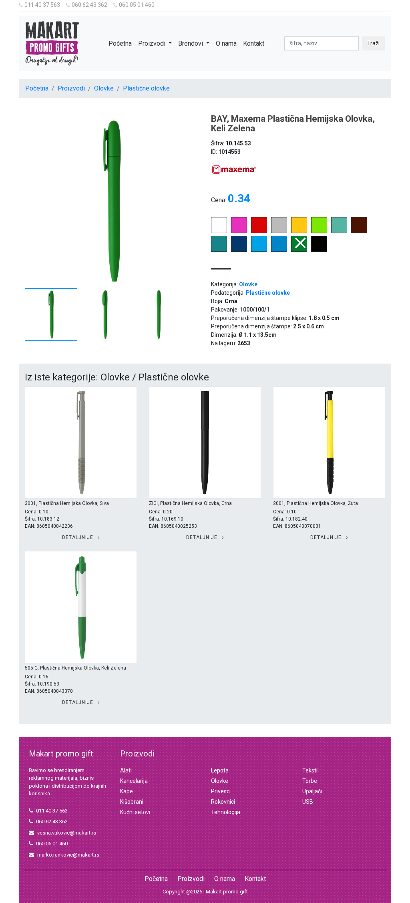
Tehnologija (225, 812)
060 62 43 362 (89, 5)
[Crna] (319, 249)
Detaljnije (78, 537)
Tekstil (310, 770)
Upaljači (312, 791)
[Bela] (219, 231)
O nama (226, 43)
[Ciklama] (239, 231)
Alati (126, 770)
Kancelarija (134, 781)
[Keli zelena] (299, 249)
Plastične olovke (146, 88)
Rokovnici (223, 801)
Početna (120, 43)
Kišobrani (131, 801)
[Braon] (359, 231)
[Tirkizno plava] (279, 249)
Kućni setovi (135, 812)
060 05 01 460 (137, 5)
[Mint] (339, 231)
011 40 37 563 (42, 5)
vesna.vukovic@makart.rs (66, 833)
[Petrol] (219, 249)
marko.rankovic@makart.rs (68, 855)
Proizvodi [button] (152, 43)
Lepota (220, 770)
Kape (126, 791)
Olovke (104, 88)
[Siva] (279, 231)
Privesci (221, 791)
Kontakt (253, 43)
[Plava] (239, 249)
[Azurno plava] (259, 249)
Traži (373, 43)
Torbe (309, 781)
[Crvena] (259, 231)
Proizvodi (71, 88)
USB (307, 801)
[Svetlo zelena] (319, 231)
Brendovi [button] (191, 43)
